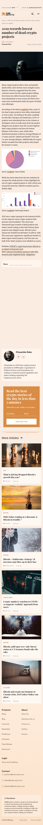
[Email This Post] (26, 263)
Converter (5, 724)
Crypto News (7, 23)
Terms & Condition (36, 820)
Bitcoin (5, 513)
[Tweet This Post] (16, 263)
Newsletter (6, 729)
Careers (24, 734)
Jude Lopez (7, 481)
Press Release (7, 744)
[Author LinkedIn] (24, 357)
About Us (25, 714)
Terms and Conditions (10, 762)
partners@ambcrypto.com (14, 774)
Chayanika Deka (6, 44)
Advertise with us (28, 719)
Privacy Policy (23, 820)
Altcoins (6, 687)
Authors (24, 729)
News (4, 714)
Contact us (26, 724)
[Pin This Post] (21, 263)
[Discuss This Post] (30, 263)
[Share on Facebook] (12, 263)
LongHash (24, 109)
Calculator (6, 739)
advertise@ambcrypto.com (14, 786)
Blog (3, 719)
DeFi (4, 470)
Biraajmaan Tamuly (9, 565)
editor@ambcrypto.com (13, 780)
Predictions (6, 734)
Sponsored (6, 749)
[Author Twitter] (18, 357)
